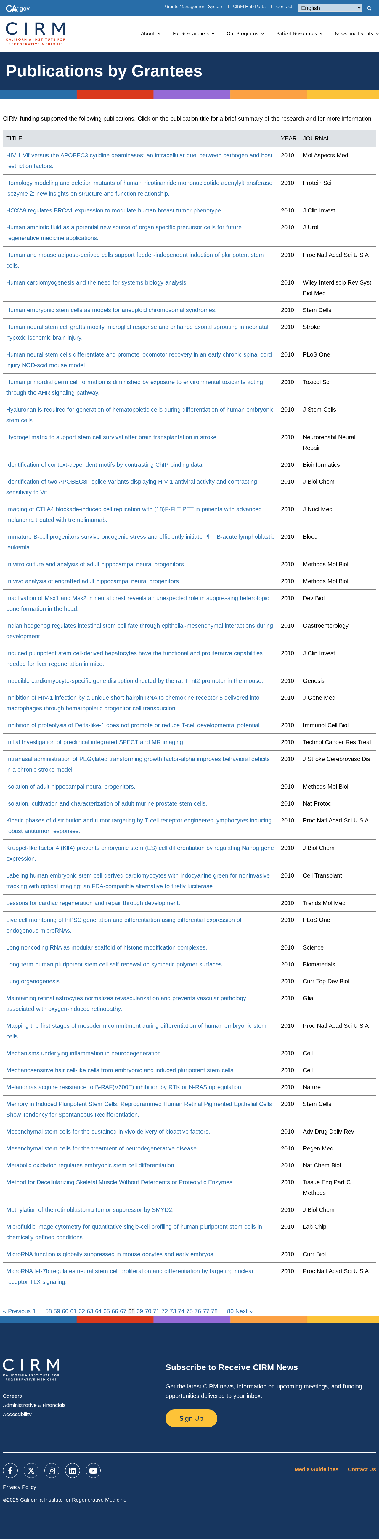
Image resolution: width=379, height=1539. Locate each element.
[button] (369, 8)
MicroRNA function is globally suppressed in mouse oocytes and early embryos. (110, 1254)
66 (115, 1311)
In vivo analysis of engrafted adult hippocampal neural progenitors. (93, 581)
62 (81, 1311)
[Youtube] (93, 1470)
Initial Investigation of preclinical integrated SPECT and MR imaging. (95, 742)
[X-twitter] (31, 1470)
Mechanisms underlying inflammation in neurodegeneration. (84, 1053)
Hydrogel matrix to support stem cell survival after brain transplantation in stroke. (112, 437)
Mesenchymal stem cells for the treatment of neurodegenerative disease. (102, 1148)
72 (164, 1311)
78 (214, 1311)
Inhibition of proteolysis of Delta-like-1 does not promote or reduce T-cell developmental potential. (133, 725)
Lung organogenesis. (33, 981)
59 (57, 1311)
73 (173, 1311)
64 (98, 1311)
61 (73, 1311)
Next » (244, 1311)
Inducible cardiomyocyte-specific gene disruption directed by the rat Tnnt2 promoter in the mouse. (134, 680)
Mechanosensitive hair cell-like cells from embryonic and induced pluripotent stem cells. (120, 1070)
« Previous (17, 1311)
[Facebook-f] (10, 1470)
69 (139, 1311)
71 (156, 1311)
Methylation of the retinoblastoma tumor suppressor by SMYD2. (90, 1209)
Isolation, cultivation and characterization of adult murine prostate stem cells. (106, 803)
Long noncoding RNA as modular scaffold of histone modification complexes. (106, 947)
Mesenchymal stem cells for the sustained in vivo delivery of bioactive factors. (108, 1131)
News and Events (354, 33)
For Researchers (191, 33)
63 (90, 1311)
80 (230, 1311)
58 (48, 1311)
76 (198, 1311)
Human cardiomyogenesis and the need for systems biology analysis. (97, 282)
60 (65, 1311)
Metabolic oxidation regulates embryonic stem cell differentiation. (91, 1165)
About (148, 33)
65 (106, 1311)
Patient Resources (296, 33)
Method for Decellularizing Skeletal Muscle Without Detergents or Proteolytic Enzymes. (120, 1182)
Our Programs (242, 33)
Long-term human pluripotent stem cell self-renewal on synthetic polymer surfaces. (115, 964)
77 (206, 1311)
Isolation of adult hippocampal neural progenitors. (71, 786)
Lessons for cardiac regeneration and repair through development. (93, 903)
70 (148, 1311)
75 (189, 1311)
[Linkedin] (72, 1470)
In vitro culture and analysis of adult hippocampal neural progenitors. (96, 564)
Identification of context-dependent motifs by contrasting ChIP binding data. (105, 464)
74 (181, 1311)
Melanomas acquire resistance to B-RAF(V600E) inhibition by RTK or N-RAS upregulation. (124, 1087)
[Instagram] (51, 1470)
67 (123, 1311)
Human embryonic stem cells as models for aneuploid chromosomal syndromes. (111, 310)
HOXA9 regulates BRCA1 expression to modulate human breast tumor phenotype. (114, 210)
